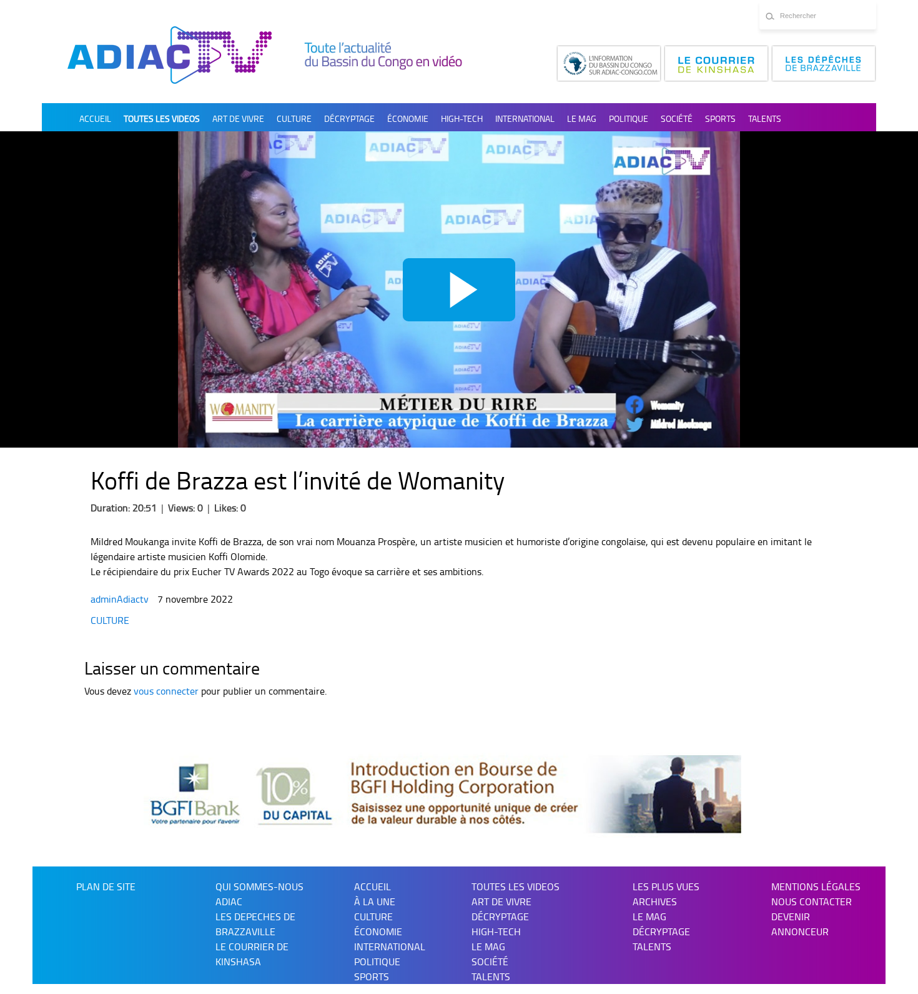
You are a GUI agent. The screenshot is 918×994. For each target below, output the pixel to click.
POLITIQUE (628, 118)
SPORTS (720, 118)
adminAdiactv (121, 599)
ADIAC (228, 901)
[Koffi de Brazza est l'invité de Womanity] (459, 289)
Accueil (95, 118)
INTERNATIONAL (525, 118)
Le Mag (581, 118)
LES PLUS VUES (666, 886)
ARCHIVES (655, 901)
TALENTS (764, 118)
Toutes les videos (162, 118)
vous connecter (166, 691)
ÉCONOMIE (407, 118)
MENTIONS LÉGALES (816, 886)
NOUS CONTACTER (811, 901)
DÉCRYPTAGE (349, 118)
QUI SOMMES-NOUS (259, 886)
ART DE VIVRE (238, 118)
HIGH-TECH (462, 118)
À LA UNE (374, 901)
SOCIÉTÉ (677, 118)
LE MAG (649, 916)
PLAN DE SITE (106, 886)
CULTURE (294, 118)
